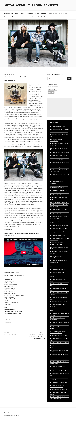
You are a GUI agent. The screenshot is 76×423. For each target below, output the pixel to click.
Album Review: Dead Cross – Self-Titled (59, 152)
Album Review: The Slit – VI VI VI (57, 235)
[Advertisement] (59, 107)
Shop (18, 17)
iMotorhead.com (9, 309)
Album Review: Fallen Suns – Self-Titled (59, 343)
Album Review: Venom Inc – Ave (57, 126)
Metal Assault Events (27, 17)
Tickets (37, 17)
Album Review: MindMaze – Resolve (58, 335)
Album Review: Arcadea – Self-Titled (58, 228)
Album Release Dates (9, 17)
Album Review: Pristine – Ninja (57, 272)
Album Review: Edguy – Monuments (58, 202)
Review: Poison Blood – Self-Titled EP (59, 132)
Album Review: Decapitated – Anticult (59, 213)
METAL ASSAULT (8, 13)
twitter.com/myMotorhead (12, 313)
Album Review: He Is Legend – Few (58, 382)
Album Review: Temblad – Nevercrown (59, 225)
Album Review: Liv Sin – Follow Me (58, 370)
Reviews (22, 13)
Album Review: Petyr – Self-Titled (58, 269)
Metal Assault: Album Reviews (31, 5)
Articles (37, 13)
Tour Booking (44, 17)
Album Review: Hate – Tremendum (58, 359)
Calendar (43, 13)
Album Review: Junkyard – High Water (59, 389)
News (16, 13)
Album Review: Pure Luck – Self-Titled (59, 301)
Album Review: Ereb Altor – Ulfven (58, 194)
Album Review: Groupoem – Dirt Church (59, 167)
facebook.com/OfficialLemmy (13, 311)
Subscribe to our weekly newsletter (53, 85)
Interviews (30, 13)
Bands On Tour (63, 13)
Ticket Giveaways (52, 13)
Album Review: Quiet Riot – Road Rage (59, 129)
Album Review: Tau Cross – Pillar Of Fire (59, 174)
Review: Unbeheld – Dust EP (56, 159)
